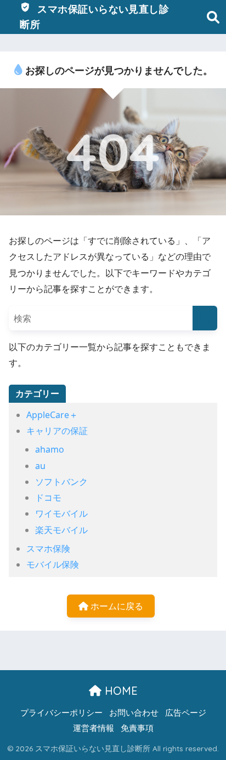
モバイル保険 (52, 564)
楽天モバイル (61, 530)
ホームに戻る (115, 606)
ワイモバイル (61, 513)
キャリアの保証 (57, 431)
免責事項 (137, 727)
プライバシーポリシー (61, 712)
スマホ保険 (48, 548)
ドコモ (48, 498)
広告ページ (185, 712)
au (40, 466)
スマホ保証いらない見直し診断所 (94, 17)
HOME (119, 691)
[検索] (205, 318)
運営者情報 (93, 727)
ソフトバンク (61, 482)
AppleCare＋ (52, 415)
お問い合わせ (134, 712)
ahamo (49, 449)
